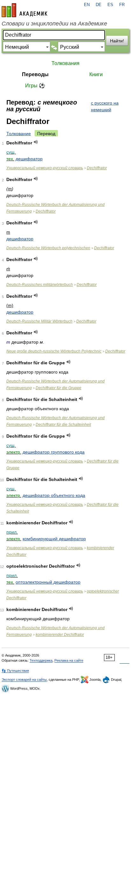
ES (110, 5)
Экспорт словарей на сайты (24, 679)
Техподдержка (41, 660)
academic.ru (24, 10)
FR (122, 5)
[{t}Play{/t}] (35, 142)
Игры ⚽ (35, 85)
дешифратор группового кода (54, 452)
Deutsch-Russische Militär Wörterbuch (39, 321)
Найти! (117, 40)
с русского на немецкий (105, 106)
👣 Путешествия (15, 671)
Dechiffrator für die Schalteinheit (63, 424)
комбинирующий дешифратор (54, 538)
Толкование (18, 133)
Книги (96, 74)
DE (98, 5)
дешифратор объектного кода (54, 495)
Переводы (35, 74)
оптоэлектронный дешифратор (48, 582)
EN (87, 5)
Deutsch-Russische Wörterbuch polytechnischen (48, 248)
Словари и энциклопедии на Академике (54, 23)
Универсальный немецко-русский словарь (44, 168)
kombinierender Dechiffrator (60, 634)
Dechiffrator (97, 168)
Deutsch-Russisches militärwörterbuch (39, 284)
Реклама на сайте (68, 660)
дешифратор (29, 158)
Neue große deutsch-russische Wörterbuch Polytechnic (53, 351)
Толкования (65, 63)
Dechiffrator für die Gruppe (58, 388)
